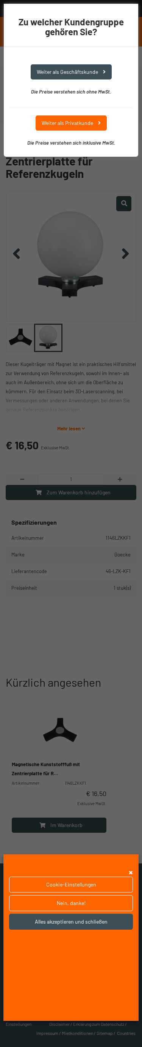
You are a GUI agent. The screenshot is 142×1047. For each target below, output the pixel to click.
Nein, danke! (71, 903)
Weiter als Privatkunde (68, 123)
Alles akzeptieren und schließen (71, 921)
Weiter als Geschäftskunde (68, 72)
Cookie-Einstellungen (71, 884)
